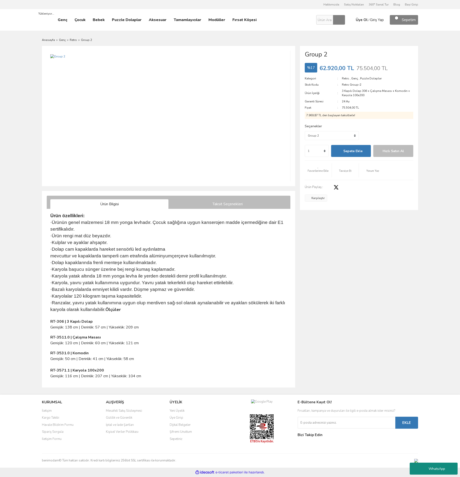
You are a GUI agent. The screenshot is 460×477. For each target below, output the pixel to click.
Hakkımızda (331, 4)
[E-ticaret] (229, 472)
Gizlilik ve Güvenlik (119, 418)
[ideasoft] (204, 472)
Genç (354, 78)
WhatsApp (437, 468)
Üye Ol (362, 19)
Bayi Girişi (411, 4)
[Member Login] (350, 19)
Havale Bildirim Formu (58, 425)
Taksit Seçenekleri (228, 204)
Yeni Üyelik (177, 411)
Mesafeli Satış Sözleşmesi (124, 411)
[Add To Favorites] (318, 170)
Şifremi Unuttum (181, 432)
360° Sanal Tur (379, 4)
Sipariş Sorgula (52, 432)
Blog (396, 4)
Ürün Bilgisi (109, 204)
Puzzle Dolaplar (371, 78)
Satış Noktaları (354, 4)
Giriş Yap (377, 19)
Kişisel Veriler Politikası (122, 432)
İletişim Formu (52, 439)
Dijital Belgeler (180, 425)
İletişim (47, 411)
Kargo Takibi (50, 418)
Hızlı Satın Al (393, 151)
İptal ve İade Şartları (120, 425)
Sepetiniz (176, 439)
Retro (345, 78)
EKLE (406, 422)
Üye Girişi (176, 418)
